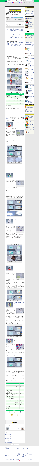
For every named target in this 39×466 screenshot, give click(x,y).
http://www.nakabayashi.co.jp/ (8, 442)
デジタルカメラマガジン (7, 455)
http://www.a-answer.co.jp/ (8, 439)
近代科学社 (17, 455)
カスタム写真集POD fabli (30, 455)
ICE (27, 448)
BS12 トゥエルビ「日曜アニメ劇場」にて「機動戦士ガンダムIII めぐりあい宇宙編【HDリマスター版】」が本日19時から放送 (31, 86)
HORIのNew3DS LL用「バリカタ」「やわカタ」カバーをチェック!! (18, 429)
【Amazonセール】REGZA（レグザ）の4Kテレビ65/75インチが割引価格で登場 (31, 102)
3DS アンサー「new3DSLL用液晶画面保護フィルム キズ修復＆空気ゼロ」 (15, 34)
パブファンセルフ (29, 452)
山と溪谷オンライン (19, 453)
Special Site (28, 16)
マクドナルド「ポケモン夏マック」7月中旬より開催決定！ (31, 118)
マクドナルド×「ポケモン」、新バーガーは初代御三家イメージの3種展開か (31, 125)
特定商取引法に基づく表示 (32, 459)
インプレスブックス (12, 455)
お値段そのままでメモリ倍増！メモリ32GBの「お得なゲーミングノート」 (31, 23)
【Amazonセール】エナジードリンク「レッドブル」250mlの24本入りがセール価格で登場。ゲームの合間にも (30, 14)
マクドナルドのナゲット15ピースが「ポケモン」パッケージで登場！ (31, 121)
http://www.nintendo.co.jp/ (8, 434)
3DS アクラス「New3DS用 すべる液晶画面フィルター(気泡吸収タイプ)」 (15, 44)
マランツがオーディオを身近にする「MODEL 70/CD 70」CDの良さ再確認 (31, 21)
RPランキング (27, 34)
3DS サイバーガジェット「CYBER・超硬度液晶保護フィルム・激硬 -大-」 (15, 29)
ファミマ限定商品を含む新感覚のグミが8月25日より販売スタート (31, 50)
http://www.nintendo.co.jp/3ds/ (8, 435)
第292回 (8, 118)
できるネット (6, 456)
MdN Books (23, 454)
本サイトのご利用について (7, 459)
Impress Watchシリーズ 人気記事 (30, 104)
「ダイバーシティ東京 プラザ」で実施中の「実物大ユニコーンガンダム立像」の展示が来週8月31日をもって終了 (30, 12)
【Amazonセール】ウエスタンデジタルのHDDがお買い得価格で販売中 (31, 97)
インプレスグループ (27, 459)
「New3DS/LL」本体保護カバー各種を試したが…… (11, 429)
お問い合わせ (11, 459)
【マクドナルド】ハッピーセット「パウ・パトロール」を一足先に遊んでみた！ (31, 127)
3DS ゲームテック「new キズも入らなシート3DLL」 (12, 33)
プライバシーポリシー (21, 459)
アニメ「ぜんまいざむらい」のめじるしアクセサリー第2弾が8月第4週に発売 (31, 90)
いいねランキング (32, 34)
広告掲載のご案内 (14, 459)
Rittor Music (18, 448)
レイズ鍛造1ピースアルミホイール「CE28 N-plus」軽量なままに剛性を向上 (31, 25)
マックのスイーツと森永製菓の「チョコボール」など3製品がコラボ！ (31, 132)
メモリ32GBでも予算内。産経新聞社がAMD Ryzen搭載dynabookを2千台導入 (31, 18)
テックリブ (23, 456)
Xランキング (28, 33)
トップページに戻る (15, 444)
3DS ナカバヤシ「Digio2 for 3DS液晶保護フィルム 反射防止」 (13, 45)
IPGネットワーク (28, 453)
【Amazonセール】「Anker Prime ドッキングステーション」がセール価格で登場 (31, 93)
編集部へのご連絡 (17, 459)
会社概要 (24, 459)
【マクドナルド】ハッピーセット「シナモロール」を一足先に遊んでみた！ (31, 129)
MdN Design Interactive (24, 455)
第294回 (11, 118)
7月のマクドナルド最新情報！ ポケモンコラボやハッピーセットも (30, 114)
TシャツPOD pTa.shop (30, 454)
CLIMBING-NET (18, 454)
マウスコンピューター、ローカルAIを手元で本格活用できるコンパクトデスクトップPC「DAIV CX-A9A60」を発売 (31, 66)
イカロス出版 (23, 448)
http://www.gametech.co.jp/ (8, 438)
